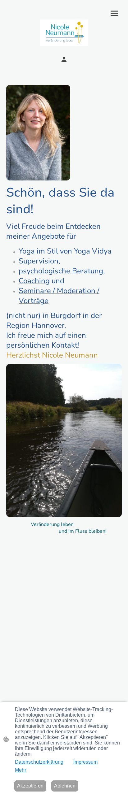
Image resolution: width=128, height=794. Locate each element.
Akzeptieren (30, 785)
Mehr (20, 770)
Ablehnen (64, 785)
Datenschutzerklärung (39, 762)
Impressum (85, 762)
